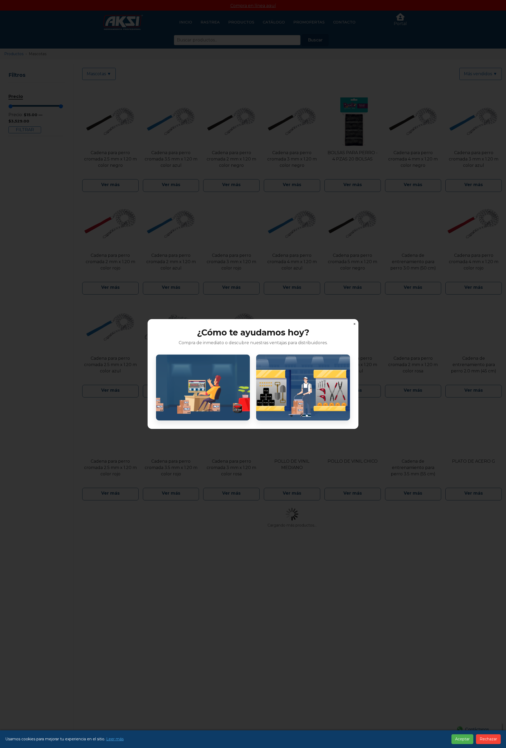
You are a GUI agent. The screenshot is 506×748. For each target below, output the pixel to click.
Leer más (115, 739)
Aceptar (462, 739)
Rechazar (488, 739)
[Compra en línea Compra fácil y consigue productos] (203, 387)
